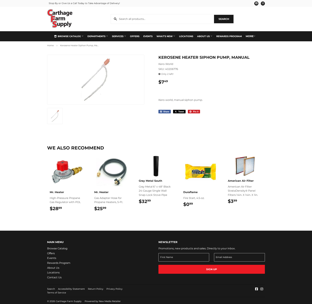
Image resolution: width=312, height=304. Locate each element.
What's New (164, 36)
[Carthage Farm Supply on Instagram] (261, 289)
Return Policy (95, 289)
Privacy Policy (114, 289)
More (250, 36)
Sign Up (211, 269)
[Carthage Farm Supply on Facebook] (256, 289)
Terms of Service (56, 292)
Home (50, 45)
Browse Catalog (69, 36)
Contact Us (54, 277)
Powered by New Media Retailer (103, 301)
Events (148, 36)
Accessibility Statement (71, 289)
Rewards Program (229, 36)
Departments (96, 36)
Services (118, 36)
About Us (203, 36)
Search (226, 18)
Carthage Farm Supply (69, 301)
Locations (186, 36)
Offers (134, 36)
